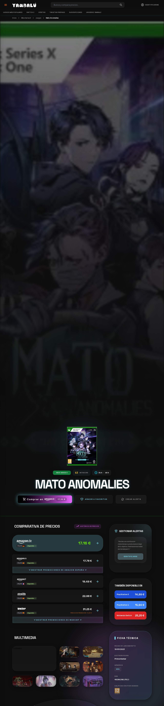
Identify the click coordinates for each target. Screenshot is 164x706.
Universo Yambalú (93, 12)
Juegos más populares (12, 12)
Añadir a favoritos (93, 499)
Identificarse (130, 556)
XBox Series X (26, 18)
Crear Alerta (131, 499)
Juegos (38, 18)
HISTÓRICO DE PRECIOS (87, 526)
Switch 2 (30, 12)
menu (5, 5)
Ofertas (41, 12)
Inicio (14, 18)
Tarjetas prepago (57, 12)
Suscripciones (75, 12)
